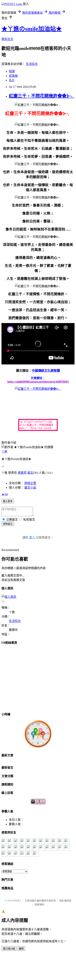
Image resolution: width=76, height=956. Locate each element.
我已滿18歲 (9, 948)
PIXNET (17, 900)
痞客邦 (22, 472)
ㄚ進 (4, 451)
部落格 (13, 75)
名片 (12, 80)
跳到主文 (7, 39)
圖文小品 (30, 487)
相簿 (12, 71)
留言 (30, 472)
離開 (21, 948)
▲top (4, 494)
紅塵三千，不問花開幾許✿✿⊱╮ (42, 96)
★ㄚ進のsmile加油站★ (31, 28)
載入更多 (8, 501)
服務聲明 (39, 904)
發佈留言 (8, 524)
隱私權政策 (65, 900)
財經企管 (30, 483)
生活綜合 (32, 64)
